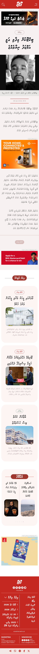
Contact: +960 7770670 (7, 642)
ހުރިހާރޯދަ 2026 (10, 610)
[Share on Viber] (15, 651)
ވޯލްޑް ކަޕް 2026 (10, 605)
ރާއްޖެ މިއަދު (20, 242)
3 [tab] (19, 521)
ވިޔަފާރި (33, 609)
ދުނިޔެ (33, 621)
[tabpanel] (28, 500)
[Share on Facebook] (24, 651)
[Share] (10, 651)
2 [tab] (21, 521)
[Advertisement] (19, 18)
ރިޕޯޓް (33, 601)
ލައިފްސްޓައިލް (31, 617)
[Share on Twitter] (28, 651)
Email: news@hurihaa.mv (28, 642)
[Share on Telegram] (20, 651)
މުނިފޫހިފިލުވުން (31, 613)
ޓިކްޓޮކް (19, 32)
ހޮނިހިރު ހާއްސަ (30, 605)
